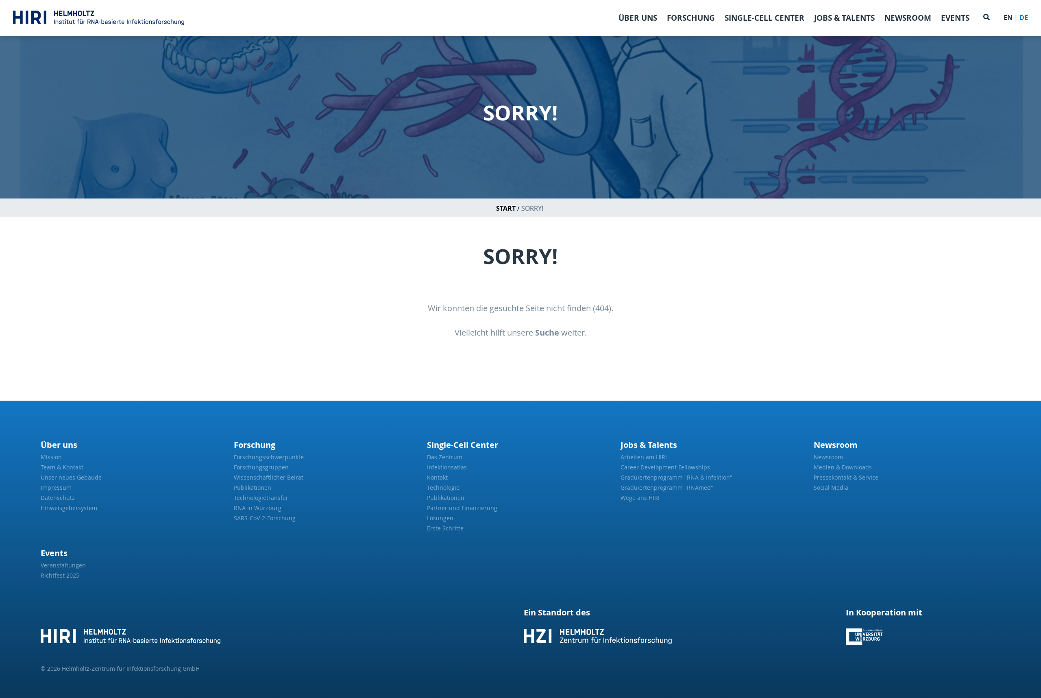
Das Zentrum (444, 457)
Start (506, 208)
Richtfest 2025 (60, 575)
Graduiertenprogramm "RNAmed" (667, 487)
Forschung (691, 18)
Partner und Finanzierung (462, 508)
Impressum (56, 487)
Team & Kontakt (62, 467)
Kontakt (437, 477)
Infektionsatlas (447, 467)
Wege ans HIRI (640, 498)
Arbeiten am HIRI (644, 457)
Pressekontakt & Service (846, 477)
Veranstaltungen (63, 565)
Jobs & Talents (844, 18)
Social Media (831, 487)
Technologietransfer (261, 498)
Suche (547, 332)
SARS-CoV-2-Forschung (265, 518)
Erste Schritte (445, 528)
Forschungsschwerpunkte (269, 457)
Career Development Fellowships (665, 467)
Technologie (443, 487)
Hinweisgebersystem (69, 508)
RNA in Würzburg (257, 508)
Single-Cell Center (764, 18)
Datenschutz (58, 498)
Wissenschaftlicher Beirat (268, 477)
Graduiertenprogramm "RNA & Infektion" (676, 477)
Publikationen (252, 487)
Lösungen (440, 518)
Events (955, 18)
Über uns (638, 18)
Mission (51, 457)
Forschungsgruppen (261, 467)
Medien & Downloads (843, 467)
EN (1008, 17)
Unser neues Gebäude (71, 477)
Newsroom (907, 18)
